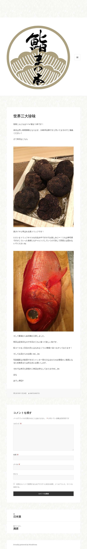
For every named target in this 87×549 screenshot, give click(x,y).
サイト (15, 474)
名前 (15, 455)
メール (16, 464)
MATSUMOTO (35, 393)
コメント (17, 423)
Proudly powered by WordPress (25, 545)
